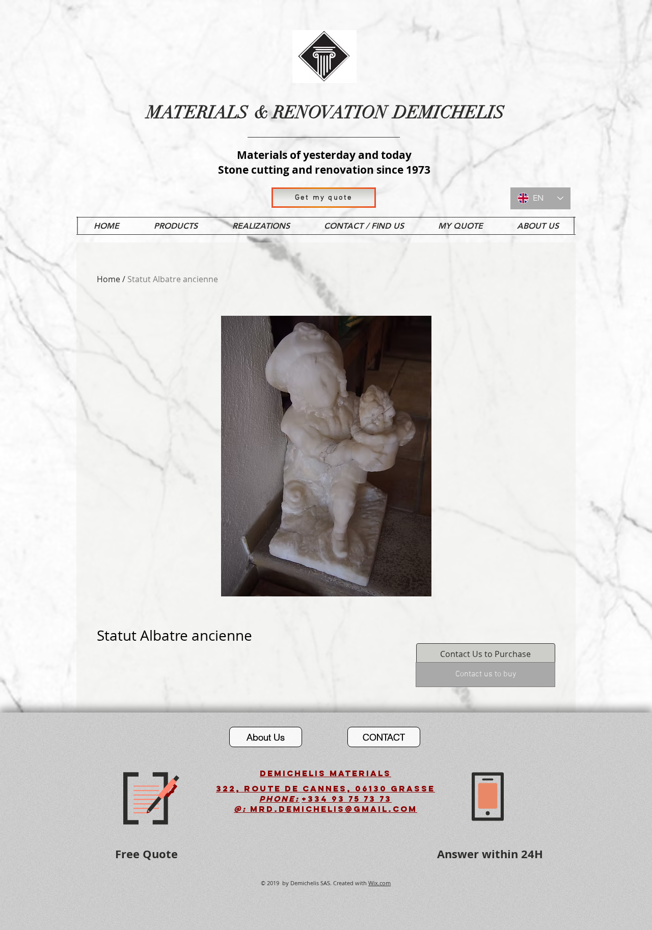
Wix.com (379, 883)
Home (108, 279)
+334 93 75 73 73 (347, 799)
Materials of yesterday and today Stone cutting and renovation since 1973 (324, 162)
